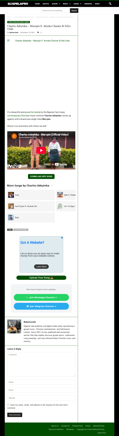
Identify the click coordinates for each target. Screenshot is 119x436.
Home (37, 4)
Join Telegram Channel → (43, 306)
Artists (46, 4)
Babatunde (14, 32)
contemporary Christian (18, 115)
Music (65, 4)
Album (54, 4)
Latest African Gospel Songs (23, 17)
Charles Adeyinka (21, 230)
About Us (55, 426)
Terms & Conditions (56, 429)
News (97, 4)
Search (74, 10)
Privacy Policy (77, 426)
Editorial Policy (98, 426)
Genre (76, 4)
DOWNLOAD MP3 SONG (41, 176)
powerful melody (32, 112)
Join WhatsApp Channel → (43, 297)
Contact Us (65, 426)
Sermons (88, 4)
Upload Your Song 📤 (41, 277)
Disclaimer (70, 429)
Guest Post (102, 433)
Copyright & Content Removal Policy (90, 429)
